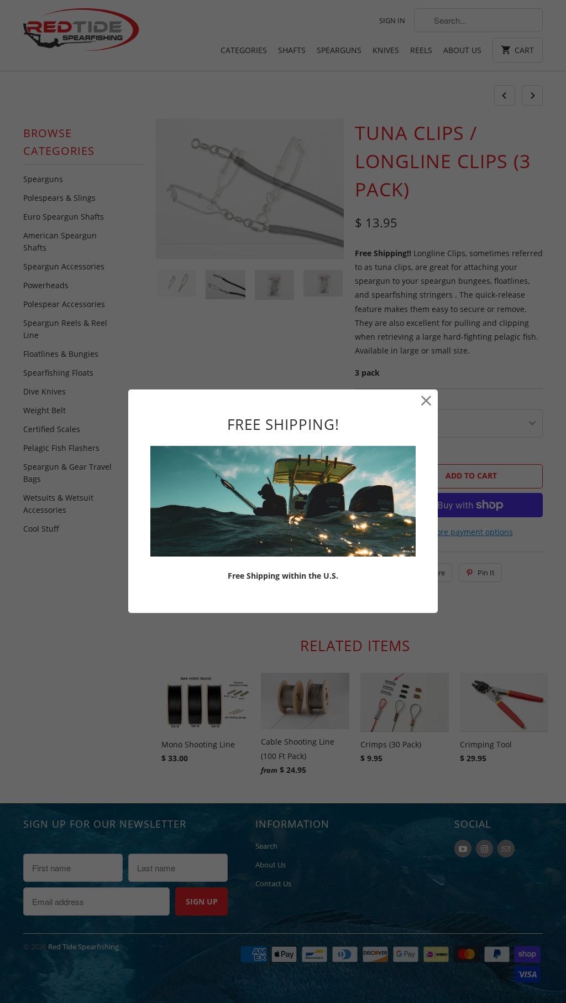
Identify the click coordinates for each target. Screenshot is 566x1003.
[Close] (426, 400)
